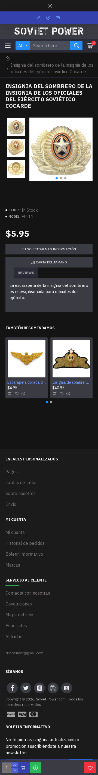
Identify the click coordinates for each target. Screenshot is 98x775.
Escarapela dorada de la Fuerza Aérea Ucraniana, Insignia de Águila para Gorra (26, 382)
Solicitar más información (51, 249)
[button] (57, 178)
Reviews (26, 272)
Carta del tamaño (51, 262)
